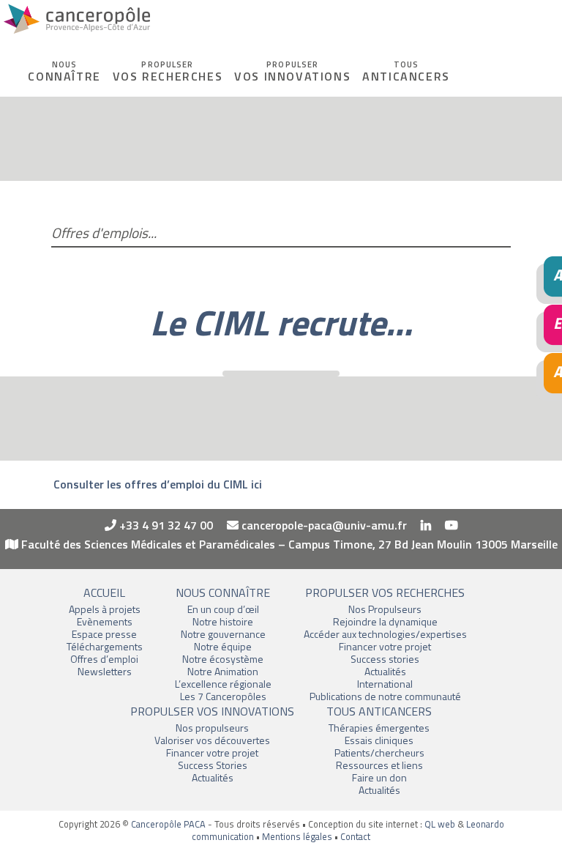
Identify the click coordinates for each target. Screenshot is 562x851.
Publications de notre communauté (385, 696)
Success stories (385, 658)
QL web (439, 824)
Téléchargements (105, 646)
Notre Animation (222, 671)
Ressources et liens (379, 765)
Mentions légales (297, 836)
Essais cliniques (379, 740)
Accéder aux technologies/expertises (385, 634)
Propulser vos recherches (385, 592)
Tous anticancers (379, 711)
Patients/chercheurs (379, 752)
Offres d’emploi (104, 658)
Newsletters (105, 671)
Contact (355, 836)
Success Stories (212, 765)
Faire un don (379, 777)
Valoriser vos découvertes (212, 740)
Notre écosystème (222, 658)
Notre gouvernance (223, 634)
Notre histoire (222, 621)
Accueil (104, 592)
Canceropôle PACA (168, 824)
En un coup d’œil (223, 609)
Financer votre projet (385, 646)
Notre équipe (223, 646)
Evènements (104, 621)
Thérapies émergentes (379, 727)
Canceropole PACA (77, 22)
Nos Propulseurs (385, 609)
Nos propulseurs (212, 727)
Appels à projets (104, 609)
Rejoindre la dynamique (385, 621)
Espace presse (104, 634)
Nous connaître (223, 592)
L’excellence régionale (223, 683)
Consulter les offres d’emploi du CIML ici (157, 484)
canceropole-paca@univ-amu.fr (323, 525)
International (385, 683)
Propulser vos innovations (212, 711)
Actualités (385, 671)
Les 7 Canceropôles (223, 696)
